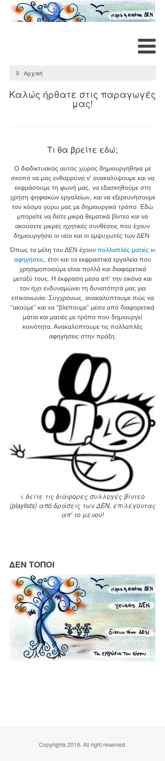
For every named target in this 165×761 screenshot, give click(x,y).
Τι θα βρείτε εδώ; (82, 149)
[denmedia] (82, 11)
